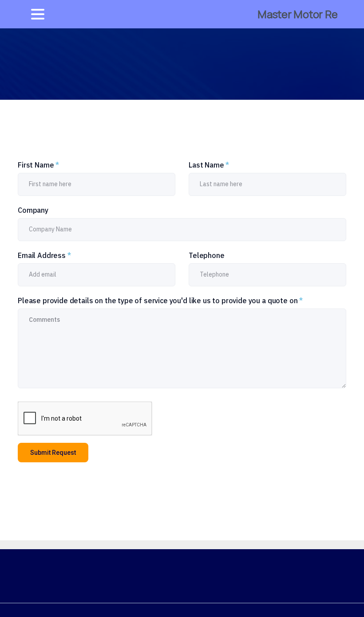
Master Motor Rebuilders (296, 14)
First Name (38, 164)
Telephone (207, 255)
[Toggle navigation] (38, 14)
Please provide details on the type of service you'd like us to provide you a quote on (160, 300)
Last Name (209, 164)
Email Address (44, 255)
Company (33, 210)
